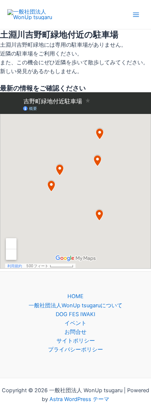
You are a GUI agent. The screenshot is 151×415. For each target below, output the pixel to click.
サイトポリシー (75, 340)
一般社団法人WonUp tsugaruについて (75, 305)
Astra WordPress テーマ (79, 399)
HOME (75, 296)
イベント (75, 323)
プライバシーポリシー (75, 349)
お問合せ (75, 332)
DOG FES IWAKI (75, 314)
